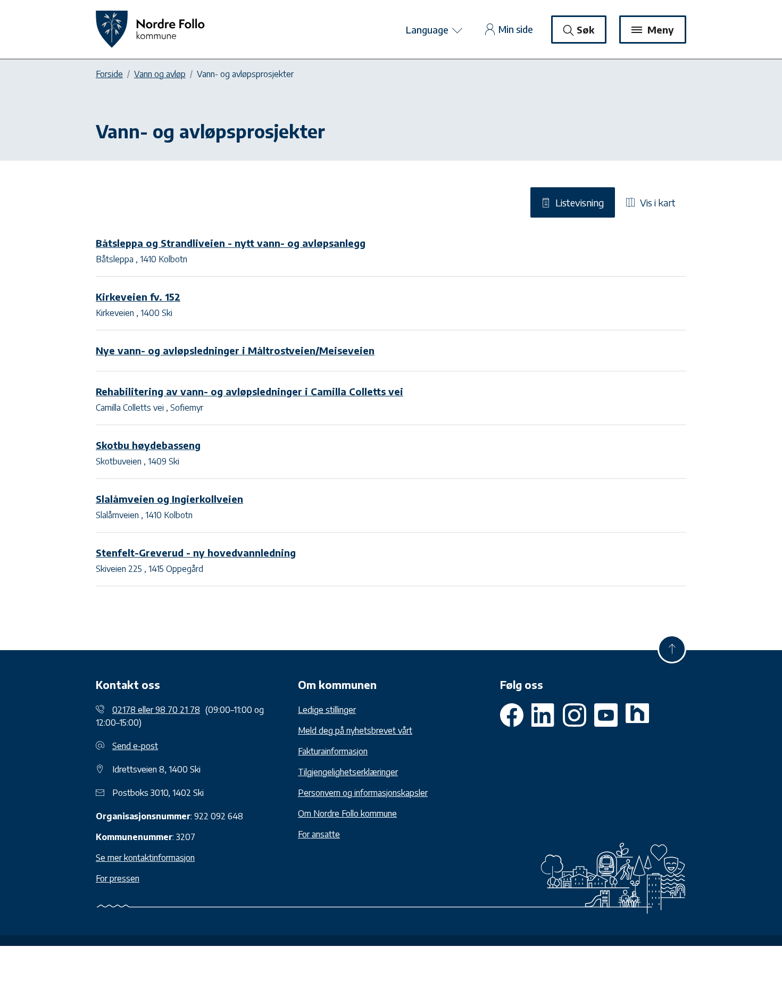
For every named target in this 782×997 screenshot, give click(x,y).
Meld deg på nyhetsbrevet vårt (355, 730)
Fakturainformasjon (333, 751)
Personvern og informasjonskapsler (363, 792)
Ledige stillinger (327, 709)
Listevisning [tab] (578, 202)
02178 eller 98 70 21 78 (156, 709)
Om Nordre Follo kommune (347, 813)
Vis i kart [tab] (657, 202)
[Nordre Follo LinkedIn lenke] (637, 715)
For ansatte (319, 834)
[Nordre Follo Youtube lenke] (574, 715)
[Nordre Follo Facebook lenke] (511, 715)
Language (428, 29)
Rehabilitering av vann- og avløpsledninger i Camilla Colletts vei (249, 391)
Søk (585, 29)
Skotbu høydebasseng (148, 445)
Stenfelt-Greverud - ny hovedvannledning (196, 552)
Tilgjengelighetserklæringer (348, 772)
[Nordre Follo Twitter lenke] (543, 715)
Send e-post (135, 746)
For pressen (117, 878)
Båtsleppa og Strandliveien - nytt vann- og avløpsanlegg (230, 243)
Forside (109, 74)
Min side (515, 29)
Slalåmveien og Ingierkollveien (169, 499)
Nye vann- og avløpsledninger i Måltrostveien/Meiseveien (235, 350)
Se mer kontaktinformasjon (145, 857)
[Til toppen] (672, 649)
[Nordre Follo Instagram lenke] (606, 715)
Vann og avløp (160, 74)
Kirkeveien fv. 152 (138, 296)
